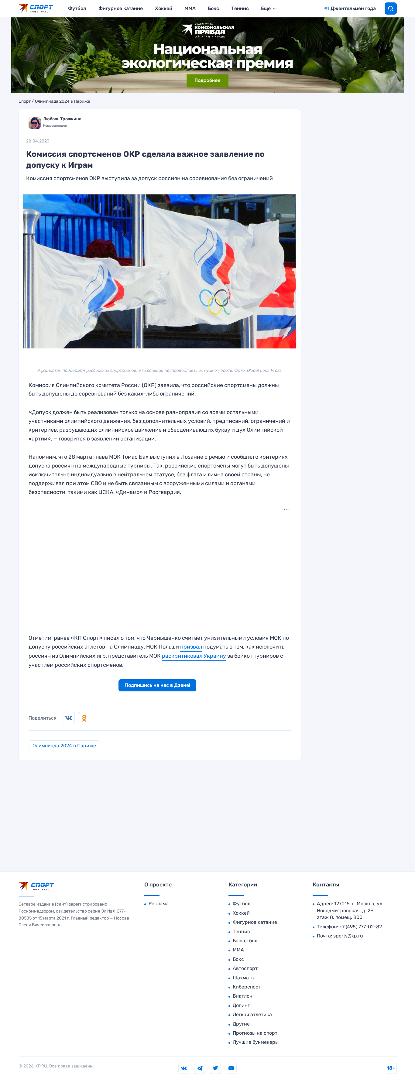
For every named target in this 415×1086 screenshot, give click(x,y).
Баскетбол (245, 941)
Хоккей (163, 8)
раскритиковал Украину (194, 656)
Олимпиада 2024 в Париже (62, 101)
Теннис (240, 8)
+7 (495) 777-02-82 (360, 927)
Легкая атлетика (252, 1014)
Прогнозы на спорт (255, 1033)
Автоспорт (245, 968)
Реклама (159, 903)
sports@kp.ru (348, 936)
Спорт (25, 101)
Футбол (77, 8)
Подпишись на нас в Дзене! (157, 685)
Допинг (241, 1005)
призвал (191, 646)
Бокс (213, 8)
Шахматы (244, 978)
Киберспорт (247, 987)
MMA (190, 8)
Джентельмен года (353, 8)
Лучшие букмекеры (256, 1042)
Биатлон (242, 996)
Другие (241, 1024)
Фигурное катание (120, 8)
